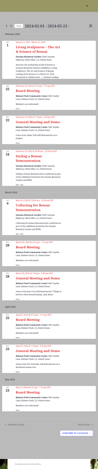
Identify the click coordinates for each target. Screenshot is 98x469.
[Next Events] (11, 26)
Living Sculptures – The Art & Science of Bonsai (38, 49)
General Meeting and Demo (38, 122)
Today (18, 26)
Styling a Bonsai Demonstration (29, 158)
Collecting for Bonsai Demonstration (33, 207)
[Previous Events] (6, 26)
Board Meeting (28, 90)
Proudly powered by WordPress (28, 464)
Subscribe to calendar (75, 433)
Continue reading (51, 77)
